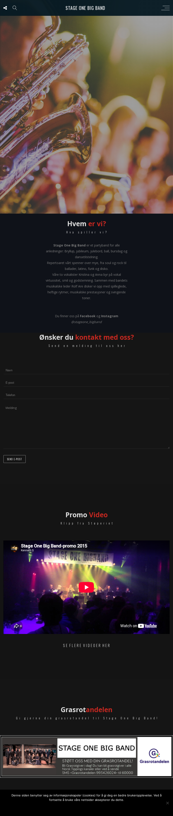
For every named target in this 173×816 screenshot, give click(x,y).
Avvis (93, 807)
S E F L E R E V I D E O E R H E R (86, 645)
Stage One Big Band (85, 8)
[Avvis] (167, 803)
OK (78, 807)
